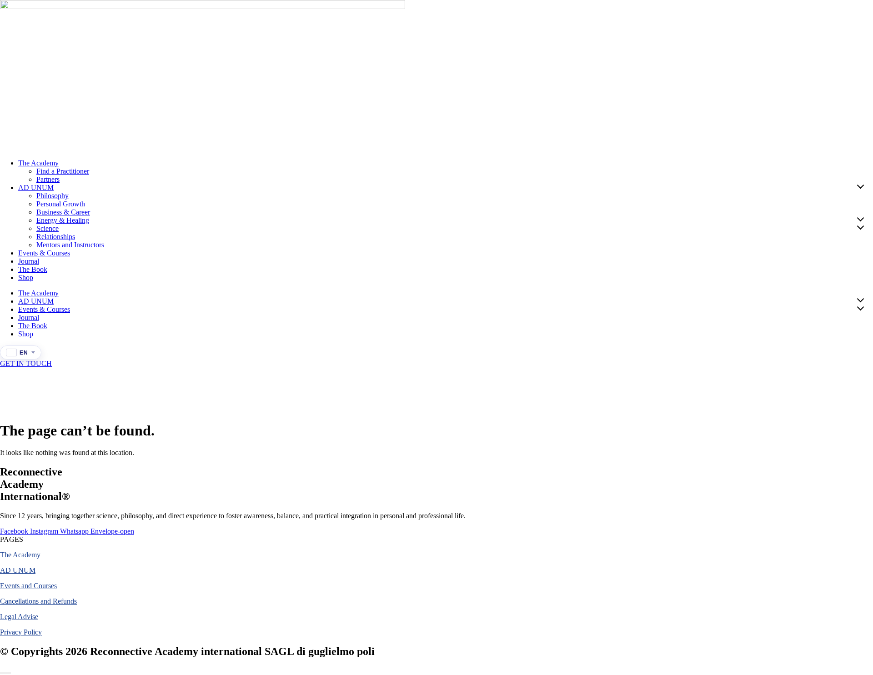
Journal (28, 261)
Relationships (55, 236)
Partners (48, 179)
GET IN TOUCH (26, 363)
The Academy (38, 163)
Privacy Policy (21, 632)
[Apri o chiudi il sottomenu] (860, 185)
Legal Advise (19, 616)
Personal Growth (60, 204)
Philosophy (52, 196)
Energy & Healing (62, 220)
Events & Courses (44, 253)
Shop (25, 277)
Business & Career (63, 212)
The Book (32, 269)
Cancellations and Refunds (38, 601)
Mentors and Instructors (70, 245)
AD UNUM (36, 187)
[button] (11, 539)
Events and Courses (28, 586)
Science (47, 228)
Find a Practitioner (62, 171)
